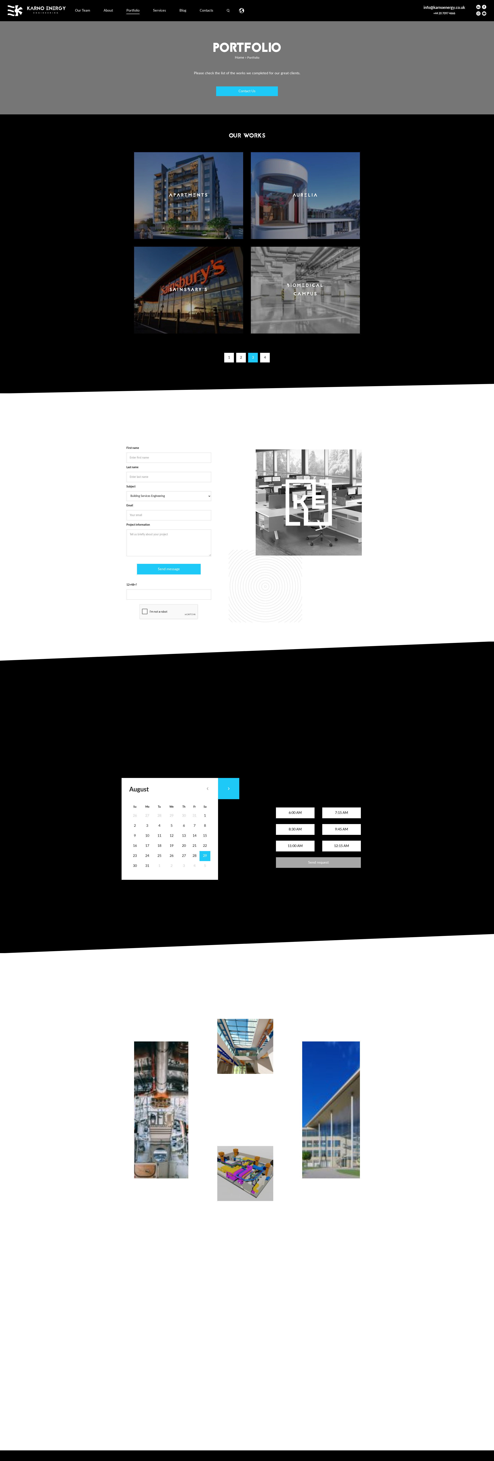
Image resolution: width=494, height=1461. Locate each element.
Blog (182, 10)
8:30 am (295, 829)
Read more (143, 1212)
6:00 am (295, 813)
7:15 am (341, 813)
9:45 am (341, 829)
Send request (318, 862)
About (108, 10)
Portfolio (133, 10)
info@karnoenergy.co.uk (444, 8)
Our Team (82, 10)
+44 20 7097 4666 (444, 13)
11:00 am (295, 846)
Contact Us (247, 91)
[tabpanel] (161, 1128)
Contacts (206, 10)
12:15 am (341, 846)
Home (239, 57)
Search (228, 10)
